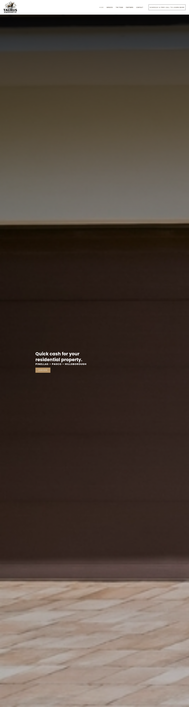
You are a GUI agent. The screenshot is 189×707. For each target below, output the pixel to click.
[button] (167, 7)
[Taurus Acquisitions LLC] (10, 7)
